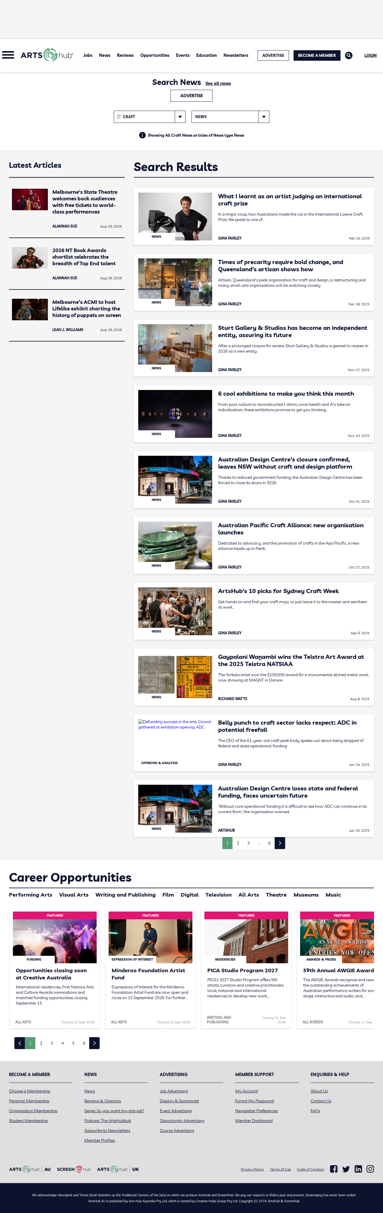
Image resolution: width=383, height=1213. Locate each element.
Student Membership (28, 1120)
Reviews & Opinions (102, 1101)
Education (206, 55)
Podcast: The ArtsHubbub (107, 1120)
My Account (246, 1091)
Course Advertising (177, 1130)
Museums (306, 894)
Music (333, 894)
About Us (319, 1091)
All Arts (248, 894)
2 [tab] (41, 1043)
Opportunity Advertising (182, 1120)
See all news (218, 83)
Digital (190, 894)
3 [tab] (52, 1043)
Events (183, 55)
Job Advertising (174, 1091)
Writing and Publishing (125, 894)
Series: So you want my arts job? (114, 1110)
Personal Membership (29, 1101)
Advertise (191, 95)
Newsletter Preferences (256, 1110)
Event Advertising (176, 1110)
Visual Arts (74, 894)
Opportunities (154, 55)
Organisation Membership (33, 1110)
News (104, 55)
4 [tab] (62, 1043)
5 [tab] (73, 1043)
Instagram (370, 1169)
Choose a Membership (29, 1091)
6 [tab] (84, 1043)
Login (370, 55)
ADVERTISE (273, 55)
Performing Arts (30, 894)
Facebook (334, 1169)
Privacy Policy (252, 1169)
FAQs (315, 1110)
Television (219, 894)
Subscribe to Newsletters (107, 1130)
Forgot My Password (254, 1101)
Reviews (125, 55)
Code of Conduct (310, 1169)
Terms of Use (280, 1169)
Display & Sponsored (179, 1101)
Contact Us (321, 1101)
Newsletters (236, 55)
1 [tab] (30, 1043)
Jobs (87, 55)
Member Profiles (99, 1140)
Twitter (346, 1169)
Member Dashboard (254, 1120)
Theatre (276, 894)
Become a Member (317, 55)
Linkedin (358, 1169)
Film (168, 894)
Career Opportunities (70, 877)
